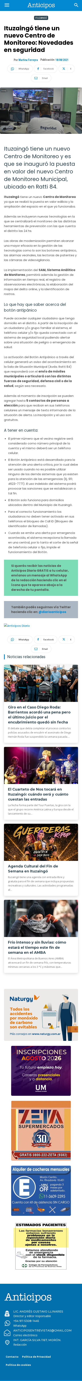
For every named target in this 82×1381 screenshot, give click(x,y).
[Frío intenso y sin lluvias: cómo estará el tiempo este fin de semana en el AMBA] (41, 918)
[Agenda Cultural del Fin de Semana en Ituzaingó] (41, 842)
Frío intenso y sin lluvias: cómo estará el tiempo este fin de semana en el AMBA (37, 947)
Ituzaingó (41, 17)
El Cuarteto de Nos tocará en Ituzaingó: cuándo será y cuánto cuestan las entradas (38, 794)
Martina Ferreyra (28, 60)
